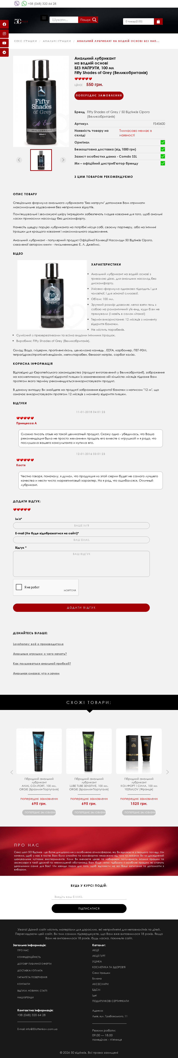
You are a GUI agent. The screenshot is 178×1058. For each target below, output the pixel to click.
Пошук (85, 20)
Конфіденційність (29, 957)
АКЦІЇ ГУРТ (98, 956)
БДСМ (96, 990)
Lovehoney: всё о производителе (38, 644)
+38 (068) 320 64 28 (42, 4)
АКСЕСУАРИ (100, 984)
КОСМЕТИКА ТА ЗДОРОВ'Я (108, 967)
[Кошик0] (158, 21)
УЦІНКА (97, 961)
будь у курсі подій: (89, 885)
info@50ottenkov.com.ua (41, 1029)
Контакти (23, 984)
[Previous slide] (19, 160)
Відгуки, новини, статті (32, 990)
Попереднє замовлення (99, 95)
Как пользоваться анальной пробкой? (42, 663)
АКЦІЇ (95, 950)
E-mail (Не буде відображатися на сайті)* (47, 533)
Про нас (23, 950)
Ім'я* (18, 519)
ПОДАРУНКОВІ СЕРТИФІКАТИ (110, 1001)
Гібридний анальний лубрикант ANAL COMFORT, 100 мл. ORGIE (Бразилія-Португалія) (39, 784)
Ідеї (94, 995)
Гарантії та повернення (32, 977)
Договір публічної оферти (34, 964)
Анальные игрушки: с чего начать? (40, 653)
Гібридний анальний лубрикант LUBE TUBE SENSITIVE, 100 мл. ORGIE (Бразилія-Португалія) (89, 784)
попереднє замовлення (40, 812)
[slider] (83, 79)
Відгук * (20, 547)
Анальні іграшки (57, 41)
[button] (41, 160)
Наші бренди (25, 997)
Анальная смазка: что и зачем (36, 673)
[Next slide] (63, 160)
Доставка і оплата (30, 970)
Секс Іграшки (25, 41)
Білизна (97, 978)
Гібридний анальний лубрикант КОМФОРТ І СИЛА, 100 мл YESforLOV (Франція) (139, 784)
